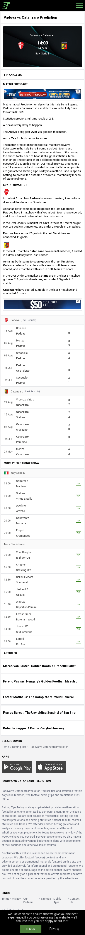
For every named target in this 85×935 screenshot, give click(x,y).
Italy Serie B (43, 53)
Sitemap (46, 898)
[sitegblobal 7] (42, 304)
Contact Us (75, 900)
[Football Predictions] (5, 5)
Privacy (16, 898)
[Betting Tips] (17, 766)
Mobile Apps (57, 900)
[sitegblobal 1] (42, 94)
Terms (5, 898)
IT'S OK (30, 928)
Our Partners (28, 900)
